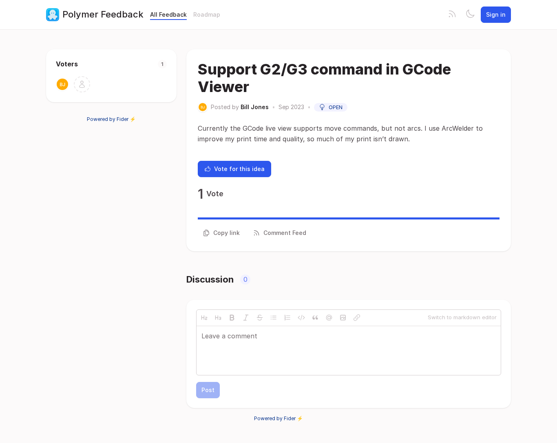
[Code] (301, 317)
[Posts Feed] (452, 15)
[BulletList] (273, 317)
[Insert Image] (343, 317)
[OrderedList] (287, 317)
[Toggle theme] (470, 15)
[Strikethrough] (260, 317)
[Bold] (232, 317)
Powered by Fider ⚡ (111, 119)
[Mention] (329, 317)
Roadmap (206, 14)
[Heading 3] (218, 317)
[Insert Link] (357, 317)
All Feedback (168, 14)
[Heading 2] (204, 317)
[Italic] (246, 317)
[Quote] (315, 317)
